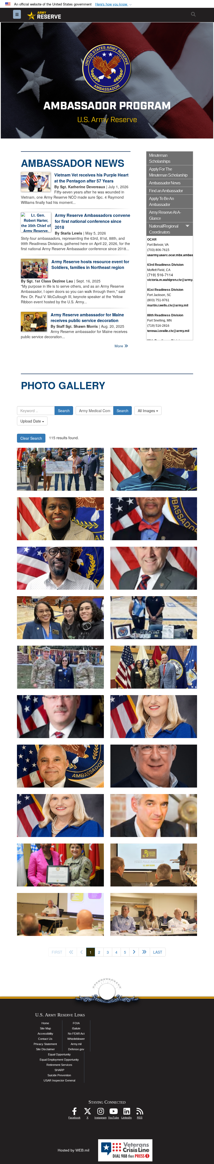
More (119, 346)
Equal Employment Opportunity (59, 1059)
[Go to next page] (134, 952)
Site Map (45, 1028)
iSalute (76, 1028)
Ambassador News (164, 183)
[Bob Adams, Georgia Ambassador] (153, 766)
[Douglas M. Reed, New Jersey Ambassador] (60, 568)
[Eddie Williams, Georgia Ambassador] (60, 766)
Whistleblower (76, 1038)
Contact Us (45, 1038)
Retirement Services (59, 1064)
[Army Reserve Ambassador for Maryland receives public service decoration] (60, 865)
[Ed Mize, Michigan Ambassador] (60, 716)
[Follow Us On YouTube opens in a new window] (113, 1113)
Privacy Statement (45, 1044)
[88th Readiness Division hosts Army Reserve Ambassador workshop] (153, 865)
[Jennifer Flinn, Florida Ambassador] (153, 716)
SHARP (59, 1070)
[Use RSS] (139, 1113)
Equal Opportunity (59, 1054)
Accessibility (45, 1033)
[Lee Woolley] (153, 815)
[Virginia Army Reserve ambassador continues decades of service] (60, 617)
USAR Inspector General (59, 1080)
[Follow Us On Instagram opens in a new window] (100, 1113)
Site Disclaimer (45, 1049)
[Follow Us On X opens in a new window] (87, 1113)
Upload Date (31, 421)
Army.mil (76, 1044)
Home (45, 1023)
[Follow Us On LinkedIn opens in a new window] (126, 1113)
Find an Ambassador (166, 190)
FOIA (76, 1023)
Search (64, 410)
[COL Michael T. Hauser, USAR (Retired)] (153, 568)
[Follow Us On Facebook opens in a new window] (74, 1113)
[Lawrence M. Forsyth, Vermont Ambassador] (153, 469)
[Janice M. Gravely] (60, 518)
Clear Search (31, 438)
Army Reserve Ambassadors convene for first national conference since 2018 (92, 221)
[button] (114, 4)
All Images (147, 410)
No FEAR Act (76, 1033)
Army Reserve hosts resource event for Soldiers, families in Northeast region (90, 264)
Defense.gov (76, 1049)
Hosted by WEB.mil (73, 1150)
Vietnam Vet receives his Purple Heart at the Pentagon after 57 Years (91, 178)
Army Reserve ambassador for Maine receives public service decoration (87, 318)
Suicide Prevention (59, 1075)
